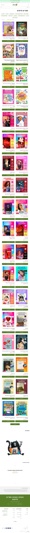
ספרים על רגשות (15, 17)
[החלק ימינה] (13, 465)
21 (11, 427)
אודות (14, 510)
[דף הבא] (10, 427)
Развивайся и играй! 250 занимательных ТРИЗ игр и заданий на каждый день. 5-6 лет (22, 61)
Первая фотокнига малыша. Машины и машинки (22, 417)
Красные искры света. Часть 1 (10, 282)
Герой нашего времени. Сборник (10, 395)
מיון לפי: (13, 19)
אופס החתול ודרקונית (4, 15)
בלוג (20, 518)
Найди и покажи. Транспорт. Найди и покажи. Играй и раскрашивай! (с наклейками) (9, 61)
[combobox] (15, 7)
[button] (28, 5)
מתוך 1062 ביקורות (15, 472)
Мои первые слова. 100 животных (10, 417)
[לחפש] (1, 7)
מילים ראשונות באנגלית (21, 15)
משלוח (27, 512)
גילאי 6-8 (27, 15)
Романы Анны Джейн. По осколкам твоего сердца (8, 351)
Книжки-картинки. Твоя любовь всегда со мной (8, 106)
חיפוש (27, 510)
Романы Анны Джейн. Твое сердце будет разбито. (9, 328)
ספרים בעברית (12, 13)
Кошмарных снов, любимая (24, 150)
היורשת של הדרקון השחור (19, 514)
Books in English (26, 13)
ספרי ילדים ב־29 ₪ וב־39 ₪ (18, 13)
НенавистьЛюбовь (12, 237)
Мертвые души (26, 395)
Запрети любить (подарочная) (10, 150)
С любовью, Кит (12, 305)
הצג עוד (15, 424)
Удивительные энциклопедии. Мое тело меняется (9, 83)
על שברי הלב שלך (19, 512)
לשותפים (13, 517)
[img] (15, 471)
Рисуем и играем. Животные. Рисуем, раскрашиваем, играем (22, 106)
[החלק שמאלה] (17, 465)
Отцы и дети (26, 373)
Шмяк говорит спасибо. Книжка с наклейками (23, 306)
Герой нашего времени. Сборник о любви (22, 128)
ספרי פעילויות (10, 15)
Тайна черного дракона (24, 282)
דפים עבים (15, 15)
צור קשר (14, 512)
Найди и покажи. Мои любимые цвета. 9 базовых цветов (22, 83)
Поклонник (26, 237)
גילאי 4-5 (3, 13)
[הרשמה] (9, 504)
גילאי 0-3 (7, 13)
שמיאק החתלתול (26, 462)
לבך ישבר (20, 510)
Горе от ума (13, 128)
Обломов (26, 328)
